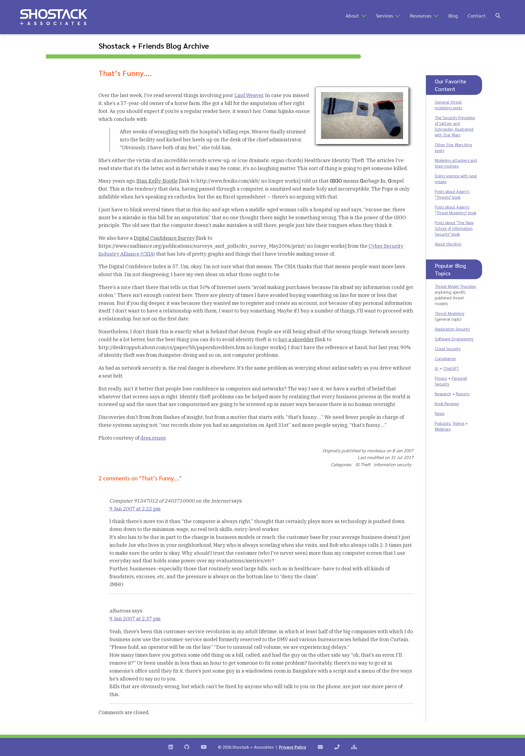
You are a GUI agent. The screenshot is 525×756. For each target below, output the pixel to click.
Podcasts (442, 423)
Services (384, 15)
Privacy (441, 378)
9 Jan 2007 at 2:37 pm (135, 618)
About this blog (448, 243)
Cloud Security (447, 348)
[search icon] (497, 15)
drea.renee (153, 438)
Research (443, 393)
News (439, 413)
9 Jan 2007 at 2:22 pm (135, 509)
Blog (453, 15)
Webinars (443, 428)
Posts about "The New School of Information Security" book (454, 228)
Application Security (452, 328)
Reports (462, 393)
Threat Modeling (449, 313)
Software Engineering (454, 338)
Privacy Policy (292, 746)
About (352, 15)
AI (437, 368)
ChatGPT (451, 368)
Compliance (445, 358)
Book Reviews (447, 403)
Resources (420, 15)
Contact (477, 15)
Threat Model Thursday (455, 286)
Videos (458, 423)
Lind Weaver (248, 95)
